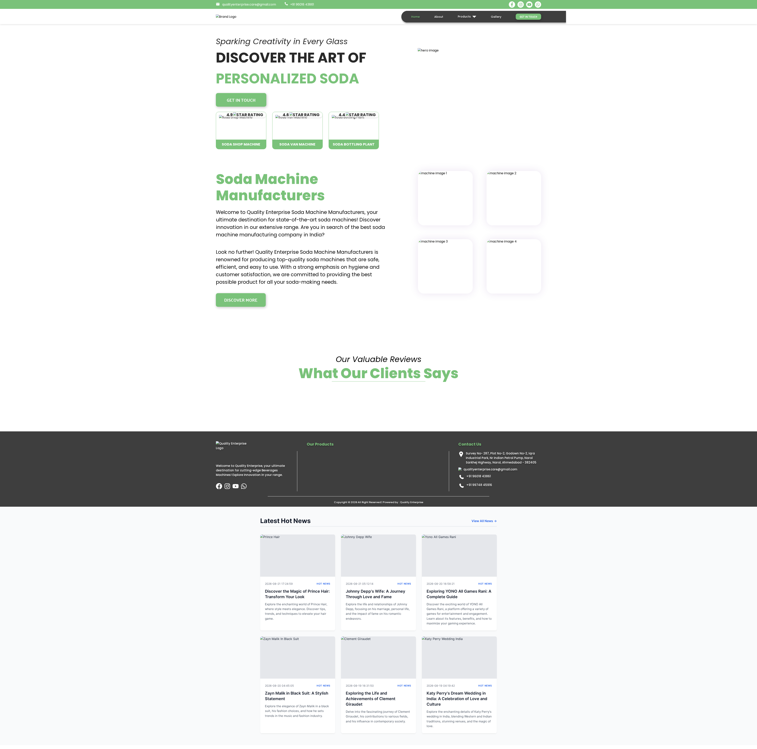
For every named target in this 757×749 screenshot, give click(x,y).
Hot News (323, 583)
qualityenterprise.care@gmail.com (490, 469)
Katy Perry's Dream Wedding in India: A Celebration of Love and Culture (457, 699)
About (438, 17)
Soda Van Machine (297, 144)
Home (415, 17)
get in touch (528, 16)
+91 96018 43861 (478, 476)
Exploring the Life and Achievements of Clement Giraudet (370, 699)
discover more (240, 300)
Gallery (496, 17)
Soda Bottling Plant (354, 144)
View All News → (484, 521)
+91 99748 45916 (479, 485)
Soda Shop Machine (241, 144)
